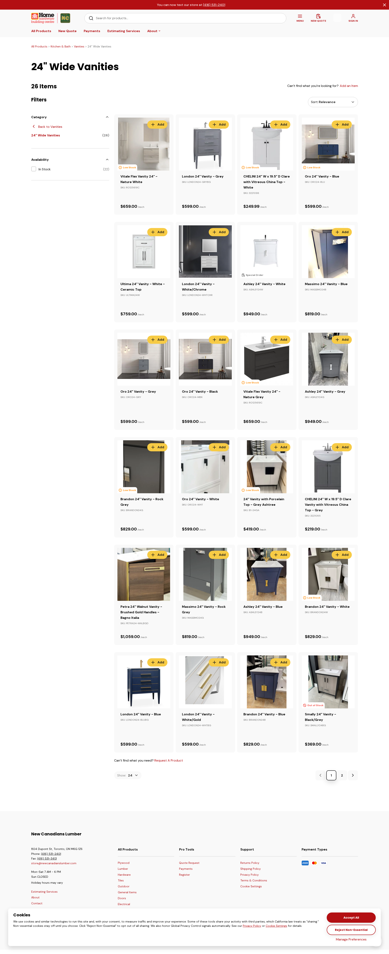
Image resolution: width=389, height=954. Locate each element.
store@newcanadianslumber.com (53, 863)
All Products (39, 46)
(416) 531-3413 (47, 858)
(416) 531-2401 (214, 5)
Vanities (79, 46)
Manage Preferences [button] (351, 939)
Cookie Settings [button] (276, 926)
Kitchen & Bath (61, 46)
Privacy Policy (252, 926)
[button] (253, 886)
